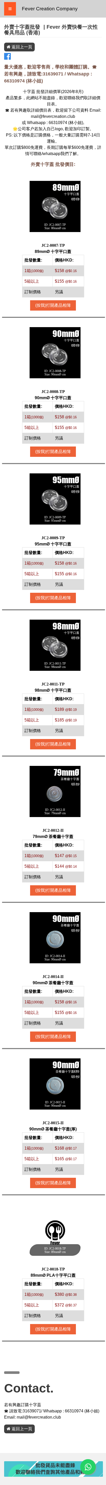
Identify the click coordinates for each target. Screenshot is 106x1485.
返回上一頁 (21, 47)
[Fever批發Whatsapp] (88, 1467)
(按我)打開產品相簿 (53, 305)
